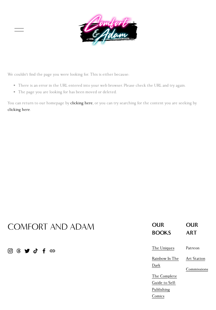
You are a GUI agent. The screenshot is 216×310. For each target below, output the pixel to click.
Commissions (197, 269)
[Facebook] (44, 251)
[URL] (52, 251)
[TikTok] (35, 251)
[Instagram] (10, 251)
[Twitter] (27, 251)
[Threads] (18, 251)
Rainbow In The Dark (165, 262)
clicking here (81, 103)
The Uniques (163, 248)
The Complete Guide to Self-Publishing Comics (164, 286)
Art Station (195, 258)
